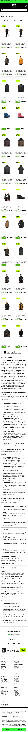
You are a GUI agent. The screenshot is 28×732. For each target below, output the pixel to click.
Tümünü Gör (3, 662)
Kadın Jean (3, 661)
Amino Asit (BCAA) (16, 668)
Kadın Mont (3, 659)
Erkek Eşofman (17, 660)
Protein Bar (3, 666)
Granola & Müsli (4, 667)
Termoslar (3, 678)
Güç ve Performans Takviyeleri (16, 672)
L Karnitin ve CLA (18, 669)
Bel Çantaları (4, 699)
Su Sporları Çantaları (3, 703)
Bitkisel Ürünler (4, 691)
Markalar (5, 14)
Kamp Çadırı (3, 680)
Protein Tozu (17, 666)
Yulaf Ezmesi (4, 670)
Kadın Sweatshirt (5, 660)
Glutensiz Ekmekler (3, 669)
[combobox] (14, 10)
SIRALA (21, 20)
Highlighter (16, 682)
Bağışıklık (3, 690)
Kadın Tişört (3, 657)
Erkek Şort (16, 659)
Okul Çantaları (4, 701)
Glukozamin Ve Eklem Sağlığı (4, 693)
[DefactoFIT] (14, 6)
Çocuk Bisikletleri (18, 694)
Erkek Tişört (16, 657)
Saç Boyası (16, 683)
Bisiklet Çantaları (4, 704)
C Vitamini (3, 689)
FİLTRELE (4, 20)
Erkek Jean (16, 661)
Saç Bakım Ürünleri (16, 679)
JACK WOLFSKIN (12, 14)
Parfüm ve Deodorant (16, 681)
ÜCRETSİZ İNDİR (23, 650)
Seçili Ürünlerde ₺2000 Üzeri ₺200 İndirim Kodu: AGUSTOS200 (14, 1)
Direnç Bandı (4, 679)
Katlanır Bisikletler (16, 690)
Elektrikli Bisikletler (16, 692)
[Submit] (2, 10)
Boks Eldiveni (4, 681)
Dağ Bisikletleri (17, 693)
